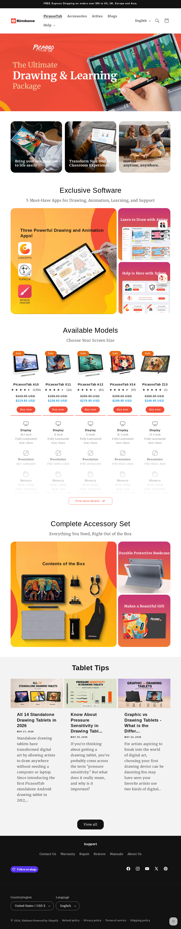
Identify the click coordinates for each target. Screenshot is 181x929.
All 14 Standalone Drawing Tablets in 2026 (37, 720)
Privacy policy (93, 920)
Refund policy (71, 920)
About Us (134, 854)
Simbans (27, 920)
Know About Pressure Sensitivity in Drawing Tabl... (87, 723)
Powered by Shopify (45, 920)
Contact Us (48, 854)
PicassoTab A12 (90, 384)
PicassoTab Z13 (155, 384)
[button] (49, 25)
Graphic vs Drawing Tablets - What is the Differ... (142, 723)
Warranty (67, 854)
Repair (84, 854)
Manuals (116, 854)
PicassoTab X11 (58, 384)
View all (90, 824)
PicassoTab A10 (26, 384)
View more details (87, 501)
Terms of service (115, 920)
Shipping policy (140, 920)
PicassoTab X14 (122, 384)
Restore (100, 854)
